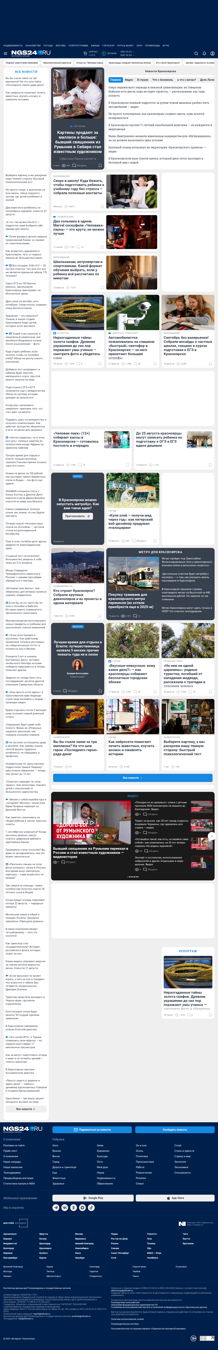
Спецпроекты (182, 1172)
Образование (105, 1183)
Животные (59, 1178)
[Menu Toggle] (5, 53)
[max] (82, 1207)
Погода (48, 45)
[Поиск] (196, 53)
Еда (54, 1172)
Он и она (141, 1145)
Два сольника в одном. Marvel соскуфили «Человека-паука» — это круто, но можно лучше (78, 227)
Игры (166, 45)
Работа (140, 1167)
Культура (102, 1156)
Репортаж (188, 951)
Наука (100, 1172)
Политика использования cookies (127, 1319)
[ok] (73, 1207)
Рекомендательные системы (125, 1324)
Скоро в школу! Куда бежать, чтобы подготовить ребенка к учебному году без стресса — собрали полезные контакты (78, 187)
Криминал (103, 1150)
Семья (140, 1183)
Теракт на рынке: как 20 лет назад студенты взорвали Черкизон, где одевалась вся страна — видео (161, 824)
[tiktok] (91, 1207)
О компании (10, 1156)
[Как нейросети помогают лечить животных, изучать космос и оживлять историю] (132, 716)
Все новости (26, 72)
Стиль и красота (184, 1150)
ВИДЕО (132, 796)
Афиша (95, 45)
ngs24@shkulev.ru (41, 1314)
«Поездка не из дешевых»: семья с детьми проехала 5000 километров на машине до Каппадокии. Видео (161, 806)
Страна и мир (182, 1156)
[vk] (64, 1207)
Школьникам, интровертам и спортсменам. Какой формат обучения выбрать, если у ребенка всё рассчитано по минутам (78, 270)
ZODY (139, 45)
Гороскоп (108, 45)
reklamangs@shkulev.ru (122, 1290)
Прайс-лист (10, 1150)
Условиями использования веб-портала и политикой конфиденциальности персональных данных (159, 1307)
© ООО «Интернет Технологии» (19, 1338)
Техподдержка (12, 1172)
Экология (180, 1161)
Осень (139, 1150)
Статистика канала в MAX (19, 1183)
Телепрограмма (78, 45)
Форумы (61, 45)
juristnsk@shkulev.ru (81, 1316)
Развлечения (144, 1172)
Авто (55, 1145)
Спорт (178, 1145)
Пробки (109, 53)
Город (55, 1161)
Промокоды (152, 45)
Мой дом (102, 1167)
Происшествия (145, 1161)
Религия (141, 1178)
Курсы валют (125, 45)
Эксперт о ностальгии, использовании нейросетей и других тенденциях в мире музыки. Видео (159, 861)
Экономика (181, 1167)
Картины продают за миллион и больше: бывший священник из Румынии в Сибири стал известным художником (78, 142)
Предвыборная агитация (18, 1178)
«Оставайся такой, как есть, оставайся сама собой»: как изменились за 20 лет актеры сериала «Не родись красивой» (161, 843)
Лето (100, 1161)
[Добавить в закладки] (100, 166)
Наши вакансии (12, 1167)
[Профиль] (212, 53)
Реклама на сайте (14, 1145)
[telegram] (55, 1207)
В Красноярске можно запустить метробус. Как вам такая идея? (77, 504)
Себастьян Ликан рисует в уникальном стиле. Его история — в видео (77, 163)
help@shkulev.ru (25, 1318)
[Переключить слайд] (212, 836)
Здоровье (58, 1183)
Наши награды (12, 1161)
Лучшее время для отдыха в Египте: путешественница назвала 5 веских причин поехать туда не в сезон (78, 648)
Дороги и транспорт (64, 1167)
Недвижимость (13, 45)
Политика (142, 1156)
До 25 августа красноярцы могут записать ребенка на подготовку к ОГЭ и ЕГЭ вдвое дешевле (159, 439)
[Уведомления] (204, 53)
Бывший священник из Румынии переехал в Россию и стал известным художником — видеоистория (90, 853)
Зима (100, 1145)
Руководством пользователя (125, 1302)
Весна (56, 1156)
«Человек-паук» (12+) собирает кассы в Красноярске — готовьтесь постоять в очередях (76, 439)
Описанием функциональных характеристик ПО (134, 1305)
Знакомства (33, 45)
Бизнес (56, 1150)
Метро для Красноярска (160, 552)
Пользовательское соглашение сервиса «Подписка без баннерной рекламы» (148, 1329)
